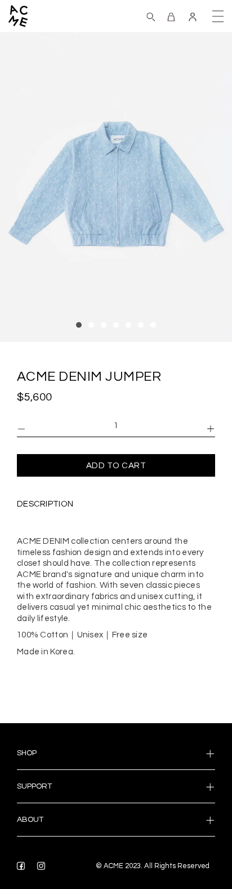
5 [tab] (128, 325)
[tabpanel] (116, 187)
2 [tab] (91, 325)
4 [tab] (116, 325)
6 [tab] (141, 325)
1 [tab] (79, 325)
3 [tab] (103, 325)
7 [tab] (153, 325)
